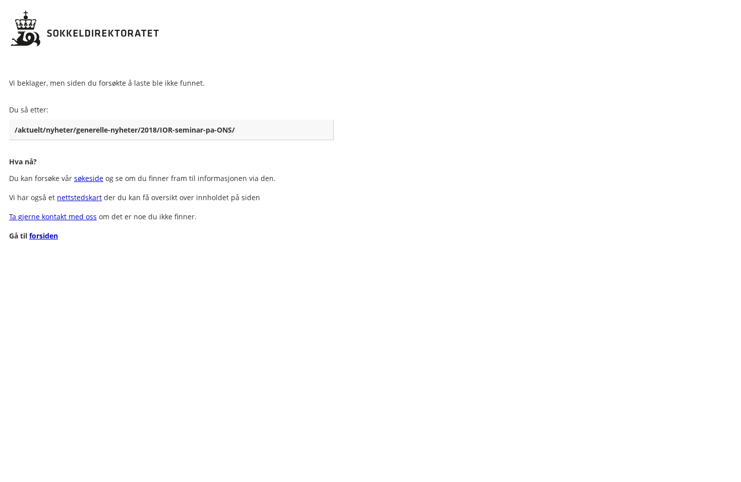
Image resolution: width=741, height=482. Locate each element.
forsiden (43, 235)
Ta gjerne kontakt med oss (53, 216)
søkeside (88, 178)
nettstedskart (79, 197)
